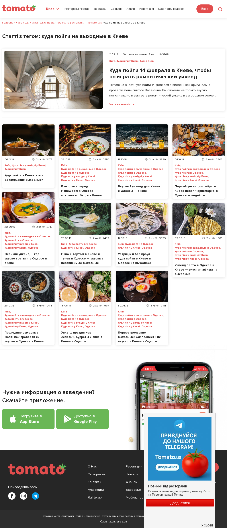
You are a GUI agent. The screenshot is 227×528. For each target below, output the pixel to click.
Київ (112, 61)
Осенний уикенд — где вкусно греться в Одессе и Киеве (25, 258)
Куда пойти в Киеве (171, 9)
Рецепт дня (146, 9)
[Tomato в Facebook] (12, 496)
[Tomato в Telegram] (35, 496)
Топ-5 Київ (147, 61)
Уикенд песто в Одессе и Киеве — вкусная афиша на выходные (196, 269)
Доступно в (85, 419)
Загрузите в (31, 419)
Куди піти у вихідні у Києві (28, 165)
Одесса (90, 180)
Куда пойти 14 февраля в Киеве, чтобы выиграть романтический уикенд (160, 73)
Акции (131, 9)
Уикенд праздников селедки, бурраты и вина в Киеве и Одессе (81, 337)
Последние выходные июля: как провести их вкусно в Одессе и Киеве (24, 337)
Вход (204, 8)
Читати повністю (122, 104)
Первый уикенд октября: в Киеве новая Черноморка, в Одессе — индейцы (196, 191)
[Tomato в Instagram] (23, 496)
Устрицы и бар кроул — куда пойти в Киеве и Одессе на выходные (136, 258)
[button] (207, 523)
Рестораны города (77, 9)
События (116, 9)
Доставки (100, 9)
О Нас (92, 466)
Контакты (94, 482)
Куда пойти (96, 490)
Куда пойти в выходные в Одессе (84, 169)
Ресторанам (96, 474)
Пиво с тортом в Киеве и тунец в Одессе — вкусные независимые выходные (82, 258)
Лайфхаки (95, 497)
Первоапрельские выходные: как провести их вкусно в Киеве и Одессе (139, 337)
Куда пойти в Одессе (75, 173)
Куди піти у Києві (127, 61)
